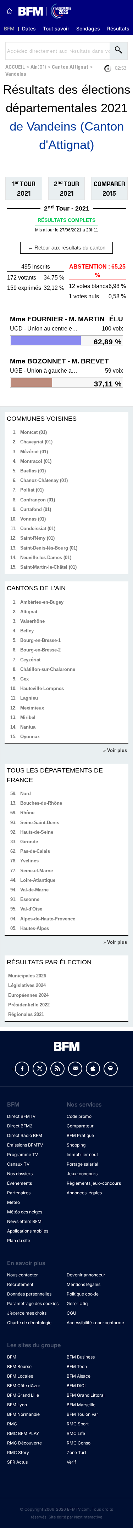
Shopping (76, 1145)
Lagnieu (29, 698)
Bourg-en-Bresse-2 (40, 650)
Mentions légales (83, 1284)
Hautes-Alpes (34, 928)
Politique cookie (83, 1294)
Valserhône (32, 621)
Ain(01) (38, 66)
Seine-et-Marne (36, 870)
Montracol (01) (35, 461)
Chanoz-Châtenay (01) (44, 480)
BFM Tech (77, 1366)
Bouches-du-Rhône (41, 803)
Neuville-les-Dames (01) (45, 557)
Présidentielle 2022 (29, 1004)
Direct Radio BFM (24, 1135)
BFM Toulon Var (82, 1414)
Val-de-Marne (34, 889)
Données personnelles (29, 1294)
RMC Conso (78, 1443)
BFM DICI (76, 1385)
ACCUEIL (15, 66)
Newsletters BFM (24, 1221)
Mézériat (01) (34, 451)
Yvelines (29, 860)
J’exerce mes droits (26, 1313)
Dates (29, 28)
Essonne (29, 899)
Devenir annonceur (86, 1274)
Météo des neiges (24, 1211)
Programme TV (22, 1154)
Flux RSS (57, 1069)
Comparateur (80, 1125)
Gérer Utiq (77, 1303)
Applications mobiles (27, 1231)
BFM (9, 28)
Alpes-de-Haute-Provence (47, 918)
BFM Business (81, 1357)
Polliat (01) (32, 490)
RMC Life (76, 1433)
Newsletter (75, 1069)
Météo (13, 1202)
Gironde (29, 841)
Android (111, 1069)
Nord (25, 793)
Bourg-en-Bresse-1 (40, 640)
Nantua (27, 727)
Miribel (27, 717)
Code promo (79, 1116)
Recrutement (20, 1284)
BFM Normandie (23, 1414)
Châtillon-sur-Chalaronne (47, 669)
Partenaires (19, 1192)
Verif (71, 1462)
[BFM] (9, 11)
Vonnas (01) (33, 519)
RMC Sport (78, 1423)
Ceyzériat (30, 659)
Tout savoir (56, 28)
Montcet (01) (33, 432)
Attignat (28, 611)
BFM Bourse (19, 1366)
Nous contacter (22, 1274)
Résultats (118, 28)
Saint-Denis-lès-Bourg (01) (48, 548)
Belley (27, 630)
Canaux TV (18, 1164)
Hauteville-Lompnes (42, 688)
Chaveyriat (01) (36, 441)
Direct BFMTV (21, 1116)
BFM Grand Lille (23, 1395)
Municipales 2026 (27, 975)
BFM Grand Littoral (86, 1395)
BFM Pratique (80, 1135)
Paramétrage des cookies (33, 1303)
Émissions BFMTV (25, 1145)
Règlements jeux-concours (94, 1183)
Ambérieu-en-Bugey (41, 602)
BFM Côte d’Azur (23, 1385)
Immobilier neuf (82, 1154)
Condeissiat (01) (37, 528)
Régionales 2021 (26, 1014)
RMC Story (18, 1452)
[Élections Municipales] (42, 11)
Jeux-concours (82, 1173)
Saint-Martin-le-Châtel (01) (48, 567)
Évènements (19, 1183)
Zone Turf (76, 1452)
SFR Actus (17, 1462)
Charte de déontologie (29, 1322)
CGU (71, 1313)
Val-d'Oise (31, 909)
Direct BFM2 (19, 1125)
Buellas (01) (33, 470)
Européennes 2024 (28, 995)
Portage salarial (82, 1164)
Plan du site (18, 1240)
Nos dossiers (20, 1173)
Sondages (88, 28)
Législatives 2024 (27, 985)
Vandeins (15, 73)
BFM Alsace (78, 1376)
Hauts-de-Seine (36, 832)
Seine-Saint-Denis (39, 822)
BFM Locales (20, 1376)
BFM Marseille (81, 1404)
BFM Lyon (17, 1404)
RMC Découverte (24, 1443)
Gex (24, 679)
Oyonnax (30, 736)
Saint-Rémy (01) (37, 538)
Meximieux (32, 708)
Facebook (22, 1069)
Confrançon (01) (37, 499)
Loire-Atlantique (37, 880)
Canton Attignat (70, 66)
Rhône (27, 812)
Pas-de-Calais (35, 851)
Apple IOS (93, 1069)
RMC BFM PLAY (23, 1433)
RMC (12, 1423)
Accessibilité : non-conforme (95, 1322)
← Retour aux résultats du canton (66, 248)
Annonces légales (84, 1192)
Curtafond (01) (35, 509)
